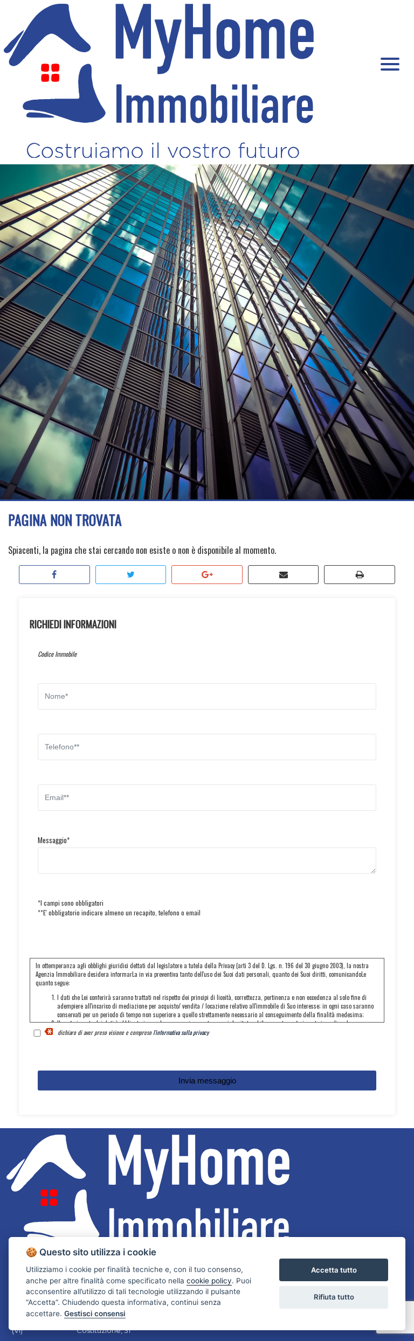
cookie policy (209, 1280)
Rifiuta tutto (334, 1297)
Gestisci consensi (95, 1313)
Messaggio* (54, 840)
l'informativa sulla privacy (181, 1032)
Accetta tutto (334, 1270)
